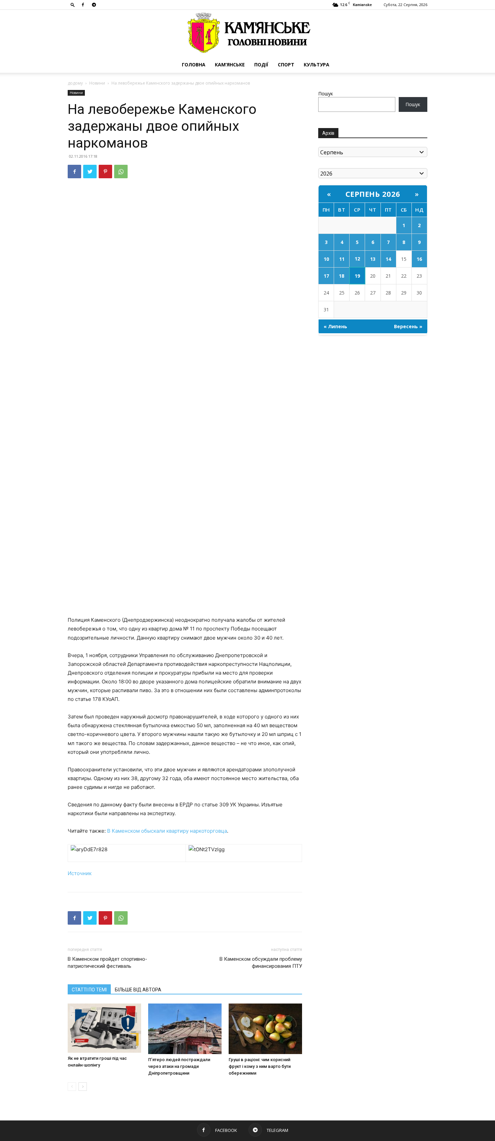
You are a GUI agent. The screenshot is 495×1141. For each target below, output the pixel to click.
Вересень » (408, 326)
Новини (97, 83)
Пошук (325, 93)
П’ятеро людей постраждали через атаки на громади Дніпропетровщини (179, 1066)
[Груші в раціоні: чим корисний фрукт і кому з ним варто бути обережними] (265, 1029)
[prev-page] (72, 1086)
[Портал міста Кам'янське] (247, 33)
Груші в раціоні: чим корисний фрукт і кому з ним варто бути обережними (260, 1066)
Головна (193, 64)
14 (388, 259)
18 (341, 276)
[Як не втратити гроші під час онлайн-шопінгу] (104, 1028)
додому (75, 83)
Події (261, 64)
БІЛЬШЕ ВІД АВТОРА (138, 989)
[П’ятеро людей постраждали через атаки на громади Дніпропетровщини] (185, 1029)
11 (341, 259)
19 (357, 276)
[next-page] (82, 1086)
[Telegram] (94, 4)
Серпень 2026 (372, 194)
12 (357, 258)
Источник (80, 873)
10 (326, 259)
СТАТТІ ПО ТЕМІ (89, 989)
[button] (73, 4)
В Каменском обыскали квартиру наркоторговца (167, 831)
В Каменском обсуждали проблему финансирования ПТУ (261, 962)
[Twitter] (90, 171)
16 (419, 259)
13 (372, 259)
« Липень (335, 326)
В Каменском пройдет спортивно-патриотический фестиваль (107, 962)
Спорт (286, 64)
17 (326, 276)
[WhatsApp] (121, 171)
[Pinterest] (105, 171)
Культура (316, 64)
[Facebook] (83, 4)
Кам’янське (230, 64)
